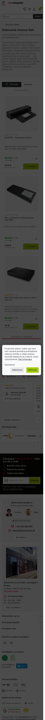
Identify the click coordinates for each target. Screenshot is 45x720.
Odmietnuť (17, 370)
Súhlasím (32, 370)
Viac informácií (25, 359)
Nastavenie (10, 364)
